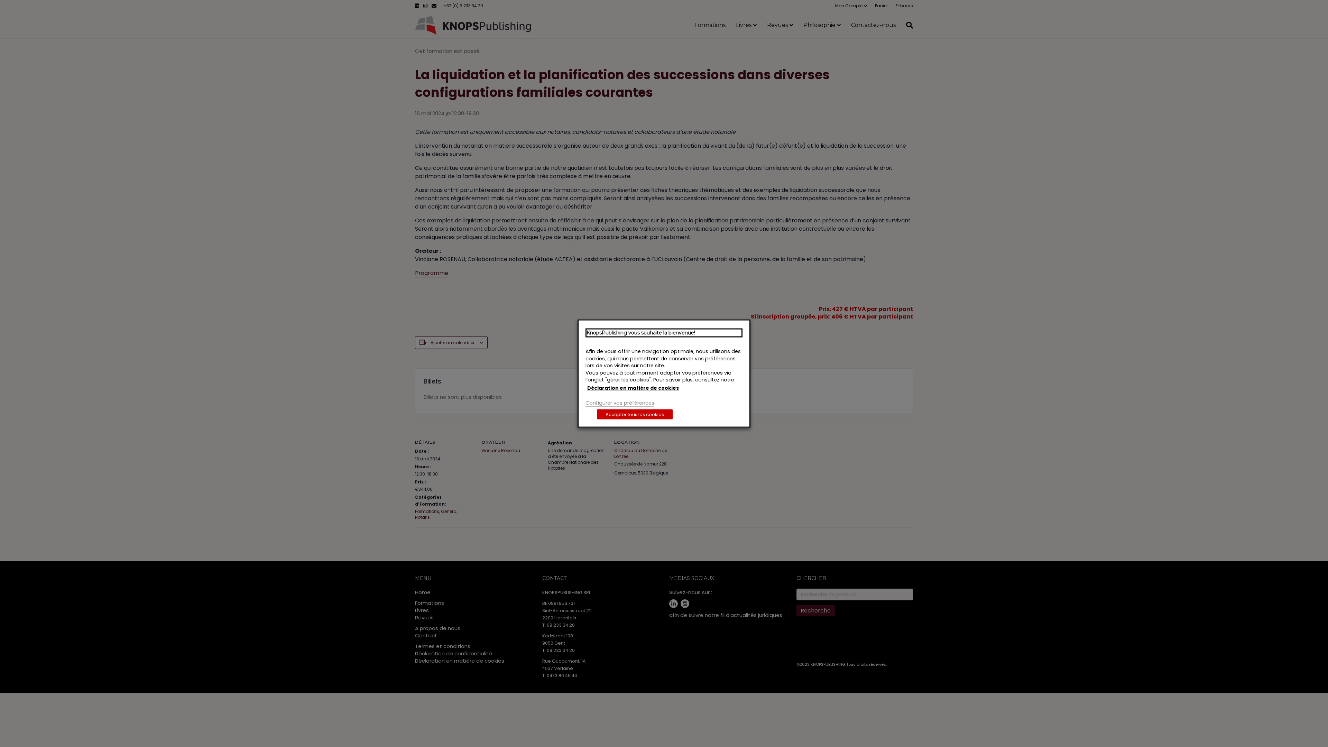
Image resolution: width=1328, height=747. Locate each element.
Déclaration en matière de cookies (633, 387)
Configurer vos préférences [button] (619, 402)
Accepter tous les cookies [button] (635, 414)
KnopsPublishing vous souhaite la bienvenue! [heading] (641, 333)
